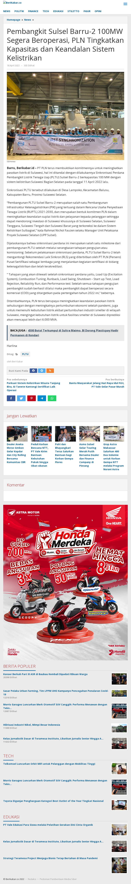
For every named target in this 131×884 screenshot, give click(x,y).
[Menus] (125, 4)
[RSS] (50, 370)
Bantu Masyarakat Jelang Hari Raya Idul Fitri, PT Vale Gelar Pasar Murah (96, 383)
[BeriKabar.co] (12, 2)
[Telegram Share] (42, 398)
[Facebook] (33, 370)
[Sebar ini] (11, 398)
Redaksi (32, 879)
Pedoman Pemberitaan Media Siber (58, 879)
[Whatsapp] (52, 398)
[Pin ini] (31, 398)
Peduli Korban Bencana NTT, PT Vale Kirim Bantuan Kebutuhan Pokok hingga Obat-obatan (39, 455)
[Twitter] (42, 370)
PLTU (25, 354)
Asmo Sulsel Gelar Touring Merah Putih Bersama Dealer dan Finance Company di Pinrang (89, 455)
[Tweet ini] (21, 398)
